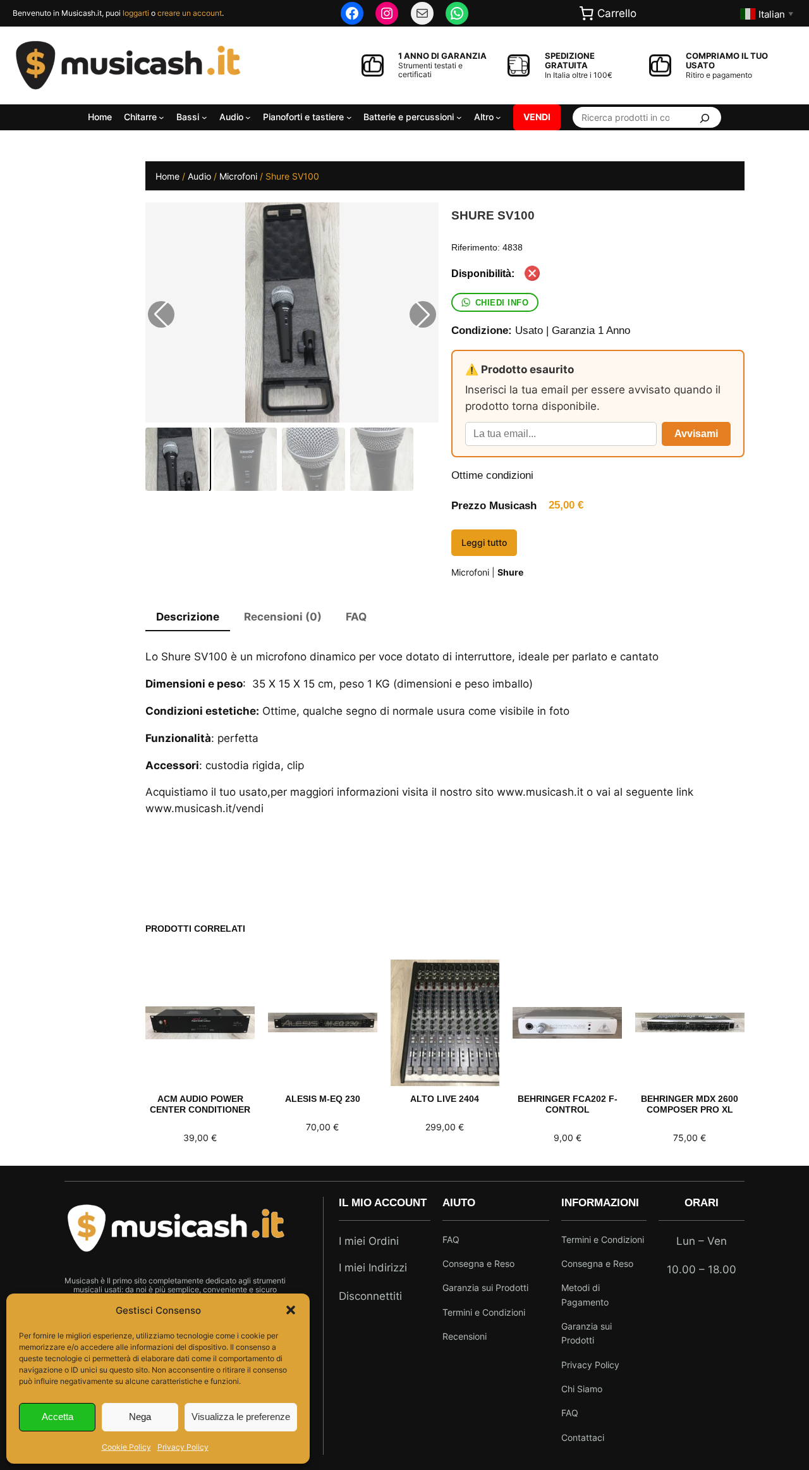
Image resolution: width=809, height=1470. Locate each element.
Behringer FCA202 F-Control (567, 1104)
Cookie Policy (126, 1447)
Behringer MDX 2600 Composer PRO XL (689, 1104)
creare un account (189, 13)
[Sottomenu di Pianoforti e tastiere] (349, 117)
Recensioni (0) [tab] (283, 616)
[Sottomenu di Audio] (248, 117)
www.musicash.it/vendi (204, 808)
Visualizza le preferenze (241, 1416)
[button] (290, 1310)
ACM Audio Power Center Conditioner (200, 1104)
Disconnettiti (370, 1296)
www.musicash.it (540, 792)
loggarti (136, 13)
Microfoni (238, 176)
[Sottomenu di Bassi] (204, 117)
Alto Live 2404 (444, 1099)
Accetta (57, 1416)
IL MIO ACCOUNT (383, 1203)
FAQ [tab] (356, 616)
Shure (510, 572)
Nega (140, 1416)
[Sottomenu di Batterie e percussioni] (459, 117)
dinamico (333, 656)
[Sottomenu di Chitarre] (161, 117)
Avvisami (696, 433)
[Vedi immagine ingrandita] (292, 312)
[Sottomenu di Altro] (498, 117)
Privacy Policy (183, 1447)
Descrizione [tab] (187, 616)
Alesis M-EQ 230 (322, 1099)
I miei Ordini (369, 1241)
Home (167, 176)
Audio (199, 176)
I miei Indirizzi (373, 1267)
